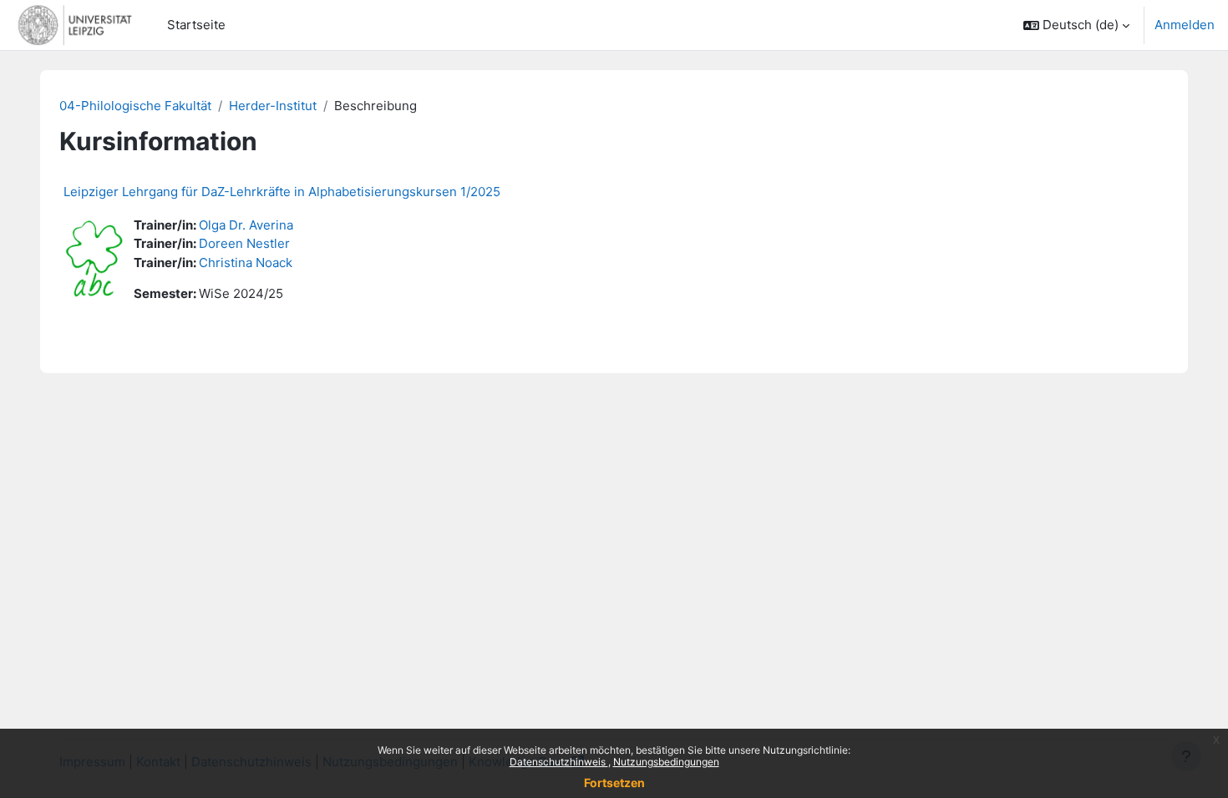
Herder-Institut (273, 106)
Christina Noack (245, 262)
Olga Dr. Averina (246, 225)
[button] (1076, 25)
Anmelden (1184, 25)
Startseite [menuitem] (196, 25)
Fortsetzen (614, 782)
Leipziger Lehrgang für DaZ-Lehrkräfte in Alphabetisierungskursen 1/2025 (281, 192)
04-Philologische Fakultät (135, 106)
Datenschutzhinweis (559, 761)
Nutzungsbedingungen (666, 761)
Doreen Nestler (244, 243)
